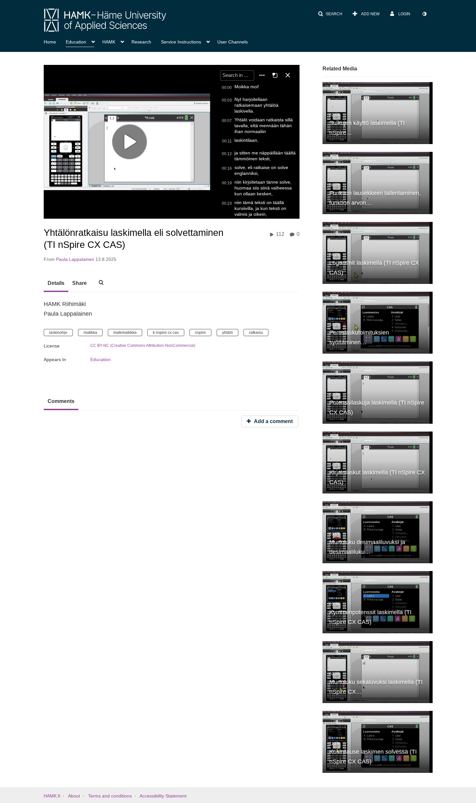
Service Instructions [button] (181, 41)
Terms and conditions (110, 795)
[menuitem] (55, 41)
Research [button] (141, 41)
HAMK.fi (52, 795)
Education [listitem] (100, 359)
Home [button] (50, 41)
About (74, 795)
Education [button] (76, 41)
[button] (330, 14)
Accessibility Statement (163, 795)
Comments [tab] (61, 401)
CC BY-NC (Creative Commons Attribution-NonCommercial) (142, 345)
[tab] (56, 283)
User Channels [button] (232, 41)
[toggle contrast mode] (424, 14)
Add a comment (273, 421)
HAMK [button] (108, 41)
